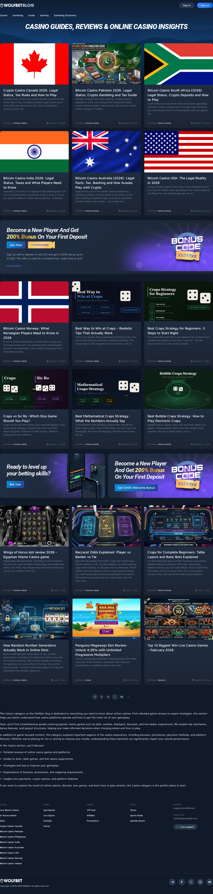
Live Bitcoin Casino (9, 810)
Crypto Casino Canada (11, 826)
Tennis (46, 826)
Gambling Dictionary (65, 15)
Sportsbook (49, 810)
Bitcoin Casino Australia (12, 847)
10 (121, 696)
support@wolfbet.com (184, 808)
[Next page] (128, 696)
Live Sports (49, 815)
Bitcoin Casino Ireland (11, 863)
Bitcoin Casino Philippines (13, 836)
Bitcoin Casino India (10, 842)
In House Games (8, 815)
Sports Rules (136, 815)
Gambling (18, 15)
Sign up (205, 5)
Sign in (186, 5)
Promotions (93, 820)
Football (47, 820)
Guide (31, 15)
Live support (187, 826)
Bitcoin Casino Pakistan (11, 831)
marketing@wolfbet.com (185, 818)
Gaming (44, 15)
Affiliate (91, 815)
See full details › (14, 266)
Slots (2, 820)
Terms (133, 810)
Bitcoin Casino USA (9, 852)
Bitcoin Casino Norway (11, 858)
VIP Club (91, 810)
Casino (3, 15)
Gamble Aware (137, 820)
